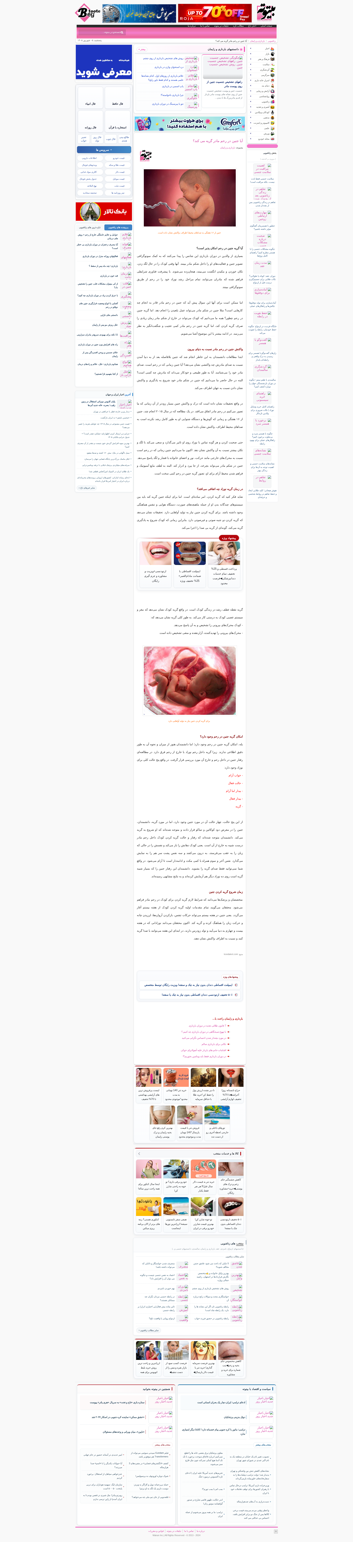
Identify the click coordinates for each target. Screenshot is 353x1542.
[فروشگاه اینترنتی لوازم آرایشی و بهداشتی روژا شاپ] (215, 13)
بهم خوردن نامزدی (166, 1288)
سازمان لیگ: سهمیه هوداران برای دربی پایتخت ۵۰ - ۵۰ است (104, 1486)
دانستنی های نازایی (109, 315)
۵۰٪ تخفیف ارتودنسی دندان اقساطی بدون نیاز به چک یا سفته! (197, 994)
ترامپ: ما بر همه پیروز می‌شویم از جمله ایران (204, 1514)
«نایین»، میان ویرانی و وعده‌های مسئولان (123, 1431)
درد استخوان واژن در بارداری (168, 67)
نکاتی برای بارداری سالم (214, 1044)
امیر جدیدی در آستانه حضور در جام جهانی (103, 1454)
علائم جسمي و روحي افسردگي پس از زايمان (100, 354)
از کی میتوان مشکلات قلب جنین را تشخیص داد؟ (98, 285)
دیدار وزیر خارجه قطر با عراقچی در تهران (111, 411)
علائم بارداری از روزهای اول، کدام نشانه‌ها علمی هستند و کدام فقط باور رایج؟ (162, 77)
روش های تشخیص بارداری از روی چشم (163, 58)
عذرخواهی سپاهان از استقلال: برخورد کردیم (104, 1476)
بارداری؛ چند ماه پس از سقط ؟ (103, 266)
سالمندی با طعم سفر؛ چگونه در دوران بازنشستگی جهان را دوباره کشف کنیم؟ (262, 383)
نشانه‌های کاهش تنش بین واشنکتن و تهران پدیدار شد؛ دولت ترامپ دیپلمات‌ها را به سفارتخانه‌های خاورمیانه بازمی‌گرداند (249, 1475)
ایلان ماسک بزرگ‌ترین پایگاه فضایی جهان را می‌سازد (107, 459)
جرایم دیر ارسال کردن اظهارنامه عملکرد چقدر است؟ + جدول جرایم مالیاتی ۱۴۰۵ (106, 435)
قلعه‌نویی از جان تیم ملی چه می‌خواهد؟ (150, 1497)
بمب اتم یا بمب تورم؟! (212, 1489)
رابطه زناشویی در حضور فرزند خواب (211, 1318)
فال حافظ (117, 103)
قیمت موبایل (118, 179)
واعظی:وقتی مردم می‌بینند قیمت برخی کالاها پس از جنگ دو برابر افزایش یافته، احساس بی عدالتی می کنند (251, 1514)
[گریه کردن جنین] (190, 198)
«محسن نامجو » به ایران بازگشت (115, 418)
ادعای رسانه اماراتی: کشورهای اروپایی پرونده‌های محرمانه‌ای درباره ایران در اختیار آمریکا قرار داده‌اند (103, 479)
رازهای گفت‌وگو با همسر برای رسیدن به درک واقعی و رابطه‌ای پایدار (262, 356)
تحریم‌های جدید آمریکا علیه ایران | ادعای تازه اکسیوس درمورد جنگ (204, 1475)
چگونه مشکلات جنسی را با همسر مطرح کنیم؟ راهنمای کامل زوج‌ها (262, 252)
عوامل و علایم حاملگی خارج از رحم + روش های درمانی (98, 236)
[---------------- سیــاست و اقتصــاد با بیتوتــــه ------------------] (256, 1389)
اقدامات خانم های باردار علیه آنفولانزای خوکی (203, 1050)
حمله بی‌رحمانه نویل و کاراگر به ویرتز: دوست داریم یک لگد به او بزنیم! (151, 1486)
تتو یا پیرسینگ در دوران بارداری (167, 103)
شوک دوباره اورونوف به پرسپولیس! (151, 1476)
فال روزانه (90, 127)
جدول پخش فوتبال (88, 179)
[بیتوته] (88, 21)
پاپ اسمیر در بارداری (172, 86)
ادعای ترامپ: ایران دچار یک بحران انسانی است (221, 1402)
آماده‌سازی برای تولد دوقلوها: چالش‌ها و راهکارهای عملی (262, 304)
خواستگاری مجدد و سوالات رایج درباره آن (211, 1298)
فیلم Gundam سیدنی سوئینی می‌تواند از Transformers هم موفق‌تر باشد (149, 1455)
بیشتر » (142, 49)
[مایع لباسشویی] (190, 124)
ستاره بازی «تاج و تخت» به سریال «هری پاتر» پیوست (117, 1402)
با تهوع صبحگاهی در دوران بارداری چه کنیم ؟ (203, 1031)
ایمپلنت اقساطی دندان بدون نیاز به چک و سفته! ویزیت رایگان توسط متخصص (188, 984)
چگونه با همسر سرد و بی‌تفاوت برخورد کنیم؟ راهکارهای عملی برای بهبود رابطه (262, 438)
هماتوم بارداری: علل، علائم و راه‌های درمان (98, 364)
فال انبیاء (90, 103)
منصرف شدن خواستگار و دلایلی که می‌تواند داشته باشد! (158, 1265)
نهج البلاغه (92, 186)
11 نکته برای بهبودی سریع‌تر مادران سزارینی (97, 334)
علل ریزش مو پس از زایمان (105, 325)
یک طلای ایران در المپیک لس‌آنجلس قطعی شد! (109, 471)
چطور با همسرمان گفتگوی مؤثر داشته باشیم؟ (262, 227)
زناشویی (272, 41)
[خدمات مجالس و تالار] (104, 219)
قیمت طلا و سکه (116, 165)
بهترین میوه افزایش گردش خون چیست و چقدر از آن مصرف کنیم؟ (103, 445)
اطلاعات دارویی (89, 158)
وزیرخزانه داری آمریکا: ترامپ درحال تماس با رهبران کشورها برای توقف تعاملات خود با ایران (249, 1489)
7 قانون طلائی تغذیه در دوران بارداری (207, 1025)
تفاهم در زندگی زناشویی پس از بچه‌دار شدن (262, 204)
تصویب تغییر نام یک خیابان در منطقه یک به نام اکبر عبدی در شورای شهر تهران (249, 1458)
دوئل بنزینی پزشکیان (234, 1417)
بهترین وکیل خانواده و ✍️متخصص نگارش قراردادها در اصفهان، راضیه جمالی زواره (213, 1276)
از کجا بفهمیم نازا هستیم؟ (106, 374)
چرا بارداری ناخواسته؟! (172, 95)
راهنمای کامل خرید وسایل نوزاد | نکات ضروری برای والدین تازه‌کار (262, 410)
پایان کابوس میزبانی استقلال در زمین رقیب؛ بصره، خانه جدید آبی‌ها (98, 403)
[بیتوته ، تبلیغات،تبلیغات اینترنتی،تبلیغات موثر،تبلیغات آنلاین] (104, 80)
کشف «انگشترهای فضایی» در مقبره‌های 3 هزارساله (148, 1465)
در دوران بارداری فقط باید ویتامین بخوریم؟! (204, 1056)
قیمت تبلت (119, 186)
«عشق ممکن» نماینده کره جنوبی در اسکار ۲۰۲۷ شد (118, 1417)
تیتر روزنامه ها (118, 193)
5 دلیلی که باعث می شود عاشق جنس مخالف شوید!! (211, 1265)
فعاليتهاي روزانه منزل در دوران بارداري (100, 256)
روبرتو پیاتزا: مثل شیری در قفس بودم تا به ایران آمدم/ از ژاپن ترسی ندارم (102, 1497)
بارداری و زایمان (257, 41)
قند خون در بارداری (109, 276)
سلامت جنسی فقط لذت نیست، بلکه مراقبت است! (262, 180)
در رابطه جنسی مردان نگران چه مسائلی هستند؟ (160, 1298)
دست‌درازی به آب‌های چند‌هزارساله (253, 1501)
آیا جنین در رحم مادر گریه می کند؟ (218, 141)
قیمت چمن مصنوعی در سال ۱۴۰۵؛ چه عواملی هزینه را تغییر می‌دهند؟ (104, 425)
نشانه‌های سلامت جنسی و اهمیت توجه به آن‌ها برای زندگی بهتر (262, 467)
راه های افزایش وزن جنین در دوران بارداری (98, 344)
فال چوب (110, 139)
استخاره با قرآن (117, 127)
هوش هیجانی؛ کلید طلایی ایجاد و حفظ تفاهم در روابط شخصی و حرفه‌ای (262, 493)
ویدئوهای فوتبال (89, 165)
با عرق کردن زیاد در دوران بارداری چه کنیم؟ (97, 295)
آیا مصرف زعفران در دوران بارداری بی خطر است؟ (97, 246)
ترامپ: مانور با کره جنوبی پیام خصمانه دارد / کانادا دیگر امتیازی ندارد (213, 1431)
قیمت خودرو (118, 158)
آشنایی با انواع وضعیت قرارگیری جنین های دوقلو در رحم (98, 305)
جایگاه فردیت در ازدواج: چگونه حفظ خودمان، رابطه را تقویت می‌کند (262, 329)
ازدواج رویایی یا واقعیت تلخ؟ (162, 1318)
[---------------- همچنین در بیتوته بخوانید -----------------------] (156, 1389)
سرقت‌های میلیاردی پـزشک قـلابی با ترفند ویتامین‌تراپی (106, 465)
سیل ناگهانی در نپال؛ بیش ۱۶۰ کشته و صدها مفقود (108, 453)
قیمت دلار (119, 172)
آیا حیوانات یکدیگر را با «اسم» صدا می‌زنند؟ (106, 1465)
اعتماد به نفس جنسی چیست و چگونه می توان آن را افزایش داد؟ (157, 1277)
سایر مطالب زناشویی (149, 1330)
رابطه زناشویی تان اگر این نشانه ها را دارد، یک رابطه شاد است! (211, 1308)
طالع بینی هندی (124, 139)
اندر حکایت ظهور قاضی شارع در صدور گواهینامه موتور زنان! (205, 1501)
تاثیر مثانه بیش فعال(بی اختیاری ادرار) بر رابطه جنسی (156, 1308)
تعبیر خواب (83, 139)
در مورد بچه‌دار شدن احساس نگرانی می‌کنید (204, 1038)
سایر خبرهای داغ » (87, 488)
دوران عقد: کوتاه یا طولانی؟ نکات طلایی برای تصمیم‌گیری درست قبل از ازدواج (262, 279)
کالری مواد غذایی (88, 172)
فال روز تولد (97, 139)
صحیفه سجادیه (90, 193)
